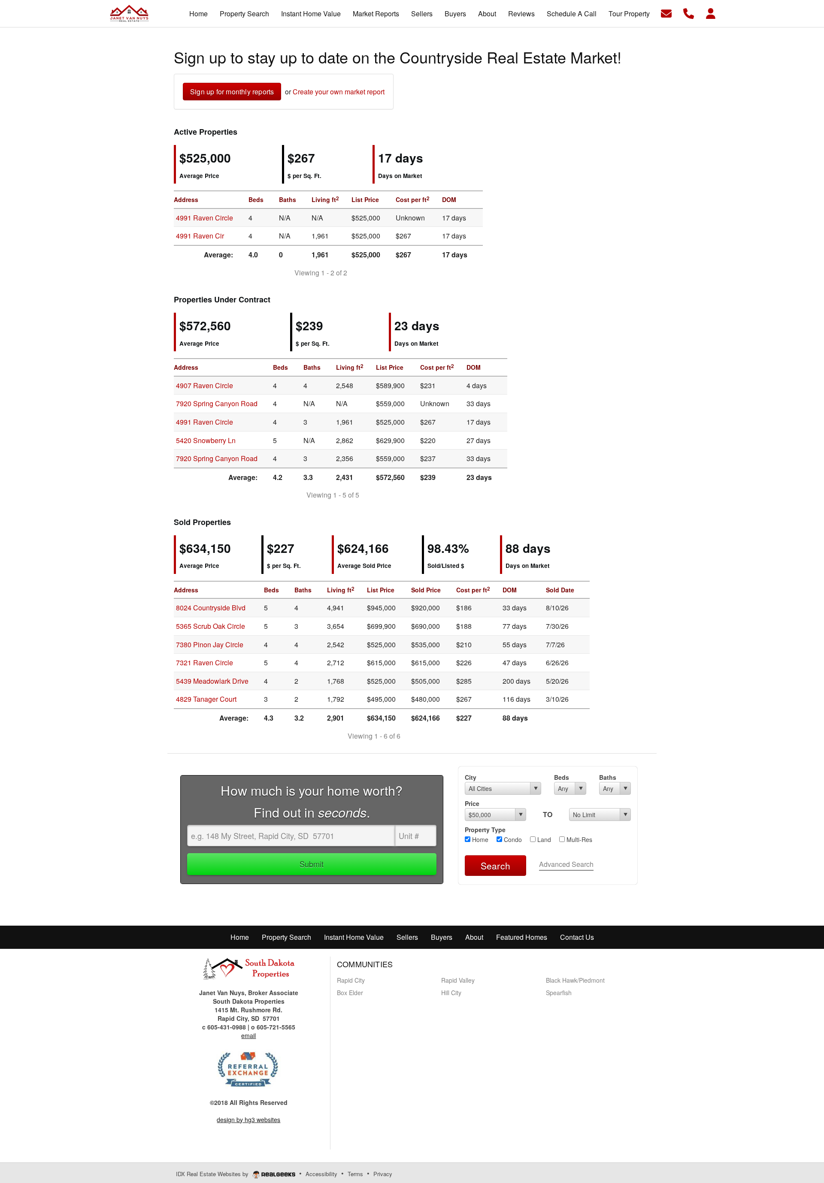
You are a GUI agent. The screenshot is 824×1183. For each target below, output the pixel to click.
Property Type (485, 829)
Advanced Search (566, 864)
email (248, 1035)
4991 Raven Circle (204, 218)
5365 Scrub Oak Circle (210, 626)
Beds (561, 777)
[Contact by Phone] (688, 13)
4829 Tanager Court (206, 699)
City (470, 777)
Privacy (382, 1174)
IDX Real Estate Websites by (213, 1174)
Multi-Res (578, 839)
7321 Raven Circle (204, 662)
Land (543, 839)
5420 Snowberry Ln (206, 440)
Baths (607, 777)
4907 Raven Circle (204, 385)
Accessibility (321, 1174)
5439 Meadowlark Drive (212, 681)
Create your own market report (339, 92)
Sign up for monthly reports (232, 92)
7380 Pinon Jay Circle (209, 644)
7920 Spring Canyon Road (217, 403)
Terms (355, 1174)
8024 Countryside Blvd (210, 608)
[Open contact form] (666, 13)
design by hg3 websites (248, 1119)
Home (479, 839)
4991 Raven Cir (200, 236)
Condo (512, 839)
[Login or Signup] (710, 13)
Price (472, 803)
